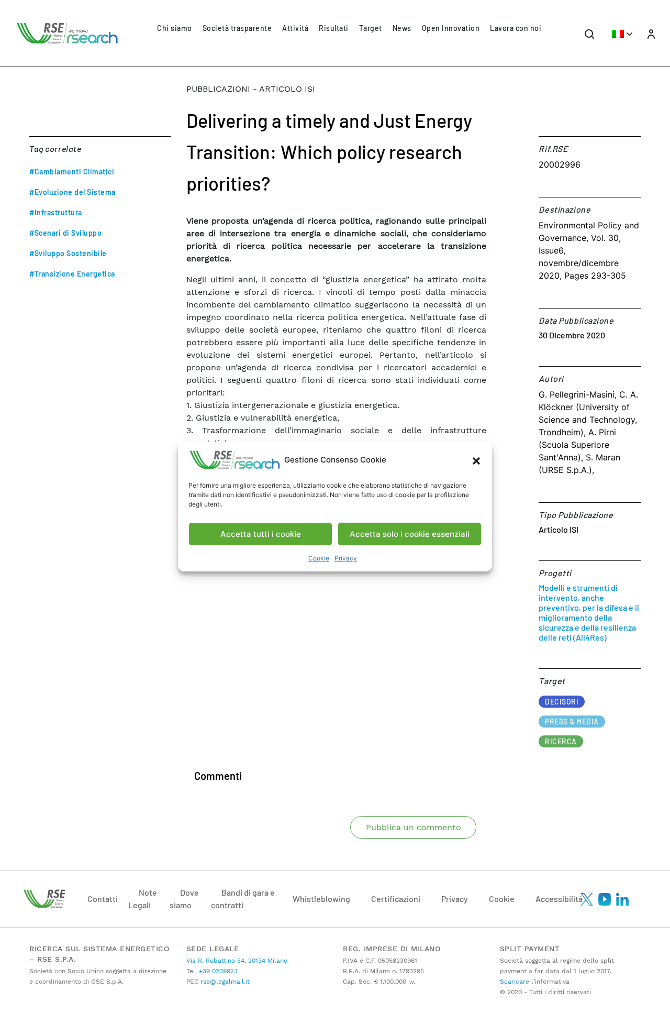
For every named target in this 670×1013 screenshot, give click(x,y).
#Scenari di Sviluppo (65, 232)
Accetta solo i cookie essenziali (410, 534)
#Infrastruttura (55, 212)
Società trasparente (237, 28)
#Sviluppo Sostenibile (68, 253)
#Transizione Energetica (72, 273)
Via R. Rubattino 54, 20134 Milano (236, 960)
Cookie (318, 558)
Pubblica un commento (413, 827)
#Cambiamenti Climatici (71, 171)
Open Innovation (451, 28)
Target (370, 28)
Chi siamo (174, 28)
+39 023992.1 (217, 971)
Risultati (334, 28)
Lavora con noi (515, 28)
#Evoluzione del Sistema (72, 192)
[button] (476, 460)
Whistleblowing (321, 899)
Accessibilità (559, 899)
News (402, 28)
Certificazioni (395, 899)
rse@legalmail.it (224, 981)
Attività (295, 28)
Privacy (345, 558)
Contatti (102, 899)
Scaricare (514, 981)
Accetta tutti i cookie (260, 534)
